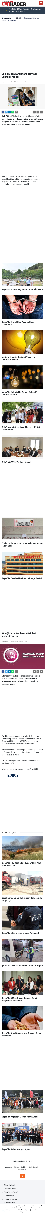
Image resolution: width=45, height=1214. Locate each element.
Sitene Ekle (22, 1170)
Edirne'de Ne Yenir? (11, 1192)
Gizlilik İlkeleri (33, 1167)
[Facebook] (3, 112)
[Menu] (41, 3)
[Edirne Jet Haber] (14, 3)
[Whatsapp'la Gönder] (12, 112)
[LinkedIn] (9, 112)
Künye (16, 1167)
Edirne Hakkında (9, 1185)
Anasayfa (8, 1167)
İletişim (23, 1167)
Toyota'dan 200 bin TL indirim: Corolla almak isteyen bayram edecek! (24, 10)
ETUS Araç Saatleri (10, 1199)
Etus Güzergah (9, 1196)
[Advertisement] (22, 47)
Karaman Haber (9, 1203)
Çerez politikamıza (35, 1210)
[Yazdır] (16, 112)
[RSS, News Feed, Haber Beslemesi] (22, 1176)
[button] (34, 112)
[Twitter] (6, 112)
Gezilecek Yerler (10, 1189)
